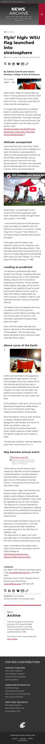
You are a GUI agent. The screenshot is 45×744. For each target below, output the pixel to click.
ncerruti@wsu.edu (12, 584)
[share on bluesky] (18, 64)
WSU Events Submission (14, 697)
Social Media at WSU (12, 711)
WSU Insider (12, 639)
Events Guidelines (11, 680)
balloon (16, 598)
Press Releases (18, 596)
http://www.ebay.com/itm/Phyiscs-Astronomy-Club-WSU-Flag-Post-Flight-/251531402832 (20, 132)
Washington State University (13, 2)
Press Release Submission (14, 691)
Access (14, 738)
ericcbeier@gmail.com (19, 572)
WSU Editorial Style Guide (14, 708)
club (20, 598)
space (32, 598)
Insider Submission (12, 688)
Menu (42, 14)
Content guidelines (15, 668)
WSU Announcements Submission (18, 694)
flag (23, 598)
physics (28, 598)
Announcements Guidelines (15, 677)
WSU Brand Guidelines (13, 705)
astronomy (9, 598)
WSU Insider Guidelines (13, 671)
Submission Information (17, 685)
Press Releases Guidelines (14, 674)
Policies (23, 738)
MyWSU (30, 738)
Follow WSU (22, 740)
